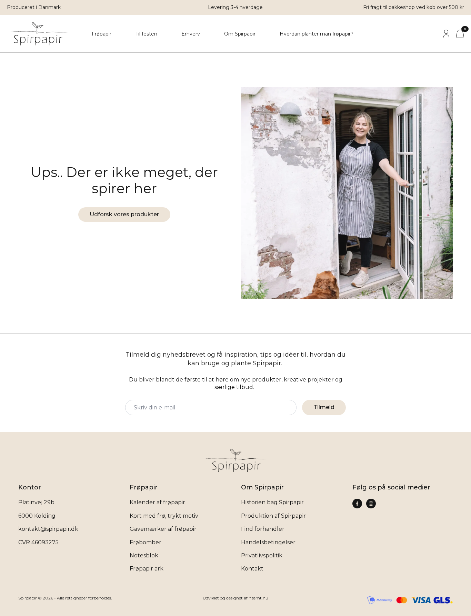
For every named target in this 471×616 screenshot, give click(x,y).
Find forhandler (262, 529)
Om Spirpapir (239, 34)
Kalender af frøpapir (157, 502)
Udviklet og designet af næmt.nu (235, 597)
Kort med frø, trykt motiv (164, 516)
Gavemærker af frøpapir (163, 529)
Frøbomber (145, 542)
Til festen (146, 34)
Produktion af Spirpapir (273, 516)
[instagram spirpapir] (357, 503)
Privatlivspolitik (261, 555)
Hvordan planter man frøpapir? (316, 34)
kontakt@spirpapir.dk (48, 529)
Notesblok (144, 555)
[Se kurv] (460, 34)
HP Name (20, 339)
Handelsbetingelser (268, 542)
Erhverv (190, 34)
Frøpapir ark (146, 568)
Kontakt (252, 568)
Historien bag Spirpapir (272, 502)
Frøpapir (101, 34)
